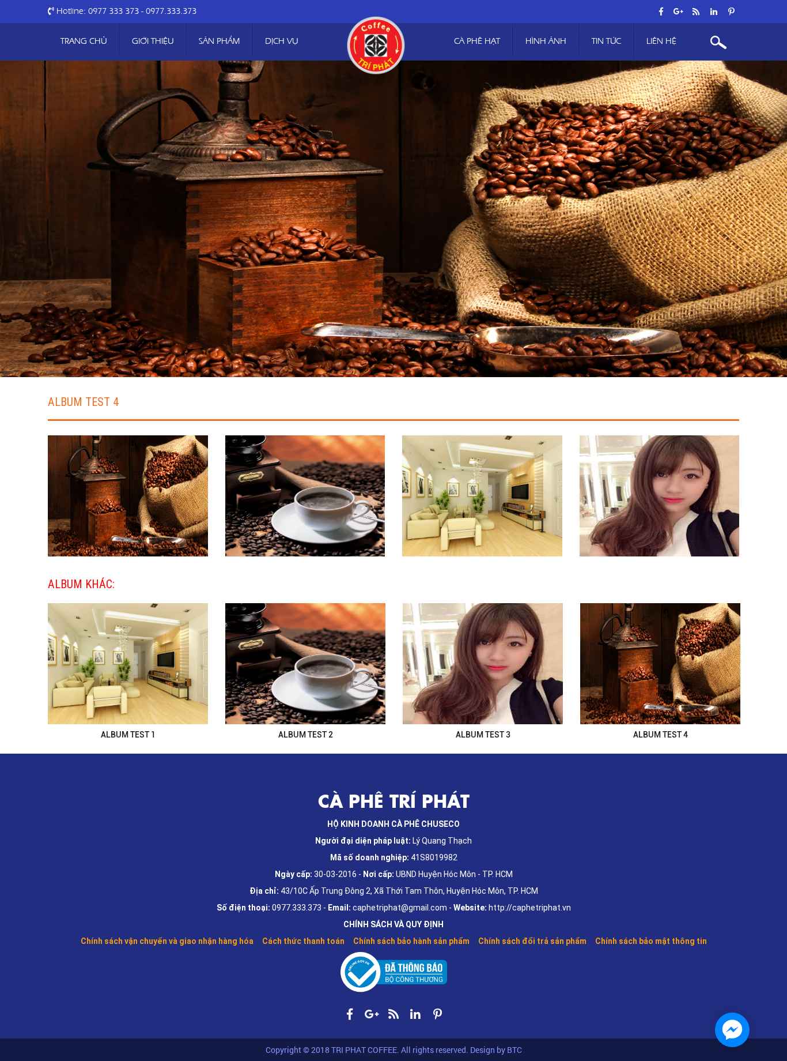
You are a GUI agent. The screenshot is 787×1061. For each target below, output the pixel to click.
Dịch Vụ (281, 41)
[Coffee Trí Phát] (375, 45)
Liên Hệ (661, 41)
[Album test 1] (128, 663)
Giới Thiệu (152, 41)
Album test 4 (83, 401)
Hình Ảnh (545, 41)
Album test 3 (483, 734)
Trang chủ (83, 41)
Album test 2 (305, 734)
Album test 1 (128, 734)
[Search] (719, 42)
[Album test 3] (483, 663)
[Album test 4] (128, 495)
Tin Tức (606, 41)
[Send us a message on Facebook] (732, 1030)
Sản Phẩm (219, 41)
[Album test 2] (305, 663)
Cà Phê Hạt (477, 41)
